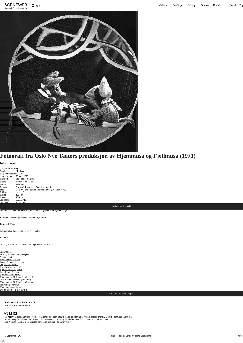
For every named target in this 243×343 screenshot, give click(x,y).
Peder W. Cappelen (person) (12, 262)
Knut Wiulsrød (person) (10, 267)
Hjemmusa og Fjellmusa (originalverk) (17, 277)
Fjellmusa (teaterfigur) (10, 285)
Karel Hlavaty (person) (10, 259)
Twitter (24, 290)
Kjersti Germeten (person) (11, 269)
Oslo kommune (49, 322)
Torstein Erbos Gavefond (44, 319)
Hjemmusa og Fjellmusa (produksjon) (16, 282)
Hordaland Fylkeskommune (98, 319)
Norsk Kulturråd (22, 317)
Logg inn (127, 317)
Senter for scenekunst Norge (138, 336)
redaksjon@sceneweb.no (17, 305)
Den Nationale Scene (13, 322)
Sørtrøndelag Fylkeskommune (17, 319)
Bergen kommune (114, 317)
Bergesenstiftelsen (33, 322)
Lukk (3, 341)
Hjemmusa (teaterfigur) (10, 287)
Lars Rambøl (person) (9, 272)
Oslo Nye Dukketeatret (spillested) (15, 279)
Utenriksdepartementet (94, 317)
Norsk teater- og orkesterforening (68, 317)
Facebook (11, 290)
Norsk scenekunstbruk (41, 317)
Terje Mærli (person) (9, 264)
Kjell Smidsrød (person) (10, 274)
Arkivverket (65, 322)
